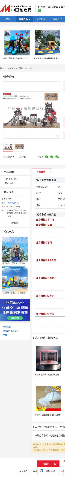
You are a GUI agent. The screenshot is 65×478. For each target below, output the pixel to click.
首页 (2, 68)
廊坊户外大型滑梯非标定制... (14, 263)
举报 (24, 156)
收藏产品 (10, 156)
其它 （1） (9, 183)
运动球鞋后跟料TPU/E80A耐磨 (48, 415)
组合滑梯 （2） (11, 179)
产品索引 (7, 326)
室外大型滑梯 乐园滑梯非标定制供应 (18, 58)
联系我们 (37, 471)
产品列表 (9, 68)
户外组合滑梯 (41, 435)
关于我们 (23, 471)
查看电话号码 (13, 203)
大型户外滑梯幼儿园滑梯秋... (14, 293)
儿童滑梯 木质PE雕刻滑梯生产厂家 (48, 58)
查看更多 (15, 222)
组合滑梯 (19, 68)
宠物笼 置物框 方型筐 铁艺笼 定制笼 (50, 374)
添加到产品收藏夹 (10, 331)
